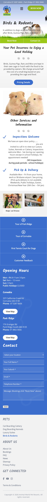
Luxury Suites (9, 432)
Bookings (7, 452)
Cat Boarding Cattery (12, 426)
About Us (7, 448)
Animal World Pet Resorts (29, 494)
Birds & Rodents (10, 435)
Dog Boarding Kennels (13, 429)
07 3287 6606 (16, 2)
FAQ (5, 455)
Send (5, 407)
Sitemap (6, 461)
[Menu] (22, 9)
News (5, 458)
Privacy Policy (9, 465)
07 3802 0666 (38, 2)
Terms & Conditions (12, 485)
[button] (2, 203)
